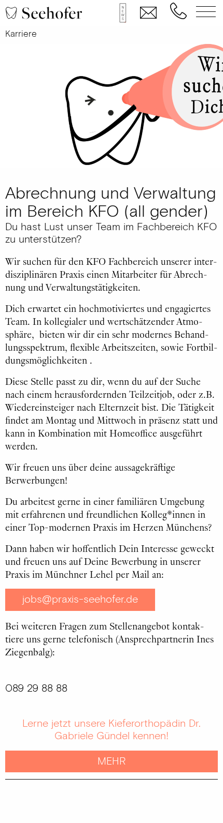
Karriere (21, 34)
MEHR (111, 761)
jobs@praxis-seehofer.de (80, 599)
